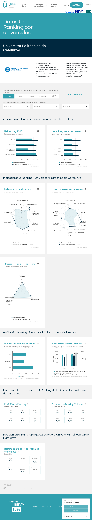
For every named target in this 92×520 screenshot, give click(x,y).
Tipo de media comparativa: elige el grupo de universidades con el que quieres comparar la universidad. (31, 91)
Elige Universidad (77, 5)
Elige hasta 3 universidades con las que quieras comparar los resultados (25, 102)
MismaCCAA (54, 96)
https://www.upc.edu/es (74, 76)
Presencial (42, 96)
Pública (20, 96)
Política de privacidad (49, 507)
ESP (87, 5)
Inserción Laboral (53, 5)
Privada (31, 96)
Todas (9, 96)
